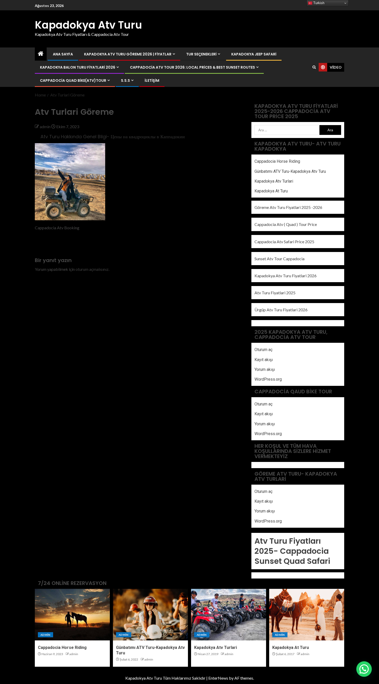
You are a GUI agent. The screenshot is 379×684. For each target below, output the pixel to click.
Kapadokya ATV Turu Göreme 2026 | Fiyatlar (127, 54)
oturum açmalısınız (92, 269)
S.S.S (125, 80)
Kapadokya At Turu (271, 191)
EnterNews (218, 677)
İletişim (152, 80)
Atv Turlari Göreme (52, 245)
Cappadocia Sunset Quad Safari (292, 556)
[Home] (41, 54)
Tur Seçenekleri (201, 54)
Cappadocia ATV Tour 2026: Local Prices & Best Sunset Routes (192, 67)
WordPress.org (268, 379)
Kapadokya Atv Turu (88, 25)
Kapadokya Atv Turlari (273, 181)
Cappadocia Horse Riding (277, 161)
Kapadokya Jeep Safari (253, 54)
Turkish (318, 3)
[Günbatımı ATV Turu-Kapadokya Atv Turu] (150, 614)
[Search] (314, 67)
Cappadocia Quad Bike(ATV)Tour (73, 80)
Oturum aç (263, 349)
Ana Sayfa (63, 54)
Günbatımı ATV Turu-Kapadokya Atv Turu (290, 171)
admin (45, 126)
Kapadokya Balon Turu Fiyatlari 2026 (77, 67)
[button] (364, 669)
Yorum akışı (264, 369)
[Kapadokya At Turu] (306, 614)
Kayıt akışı (263, 359)
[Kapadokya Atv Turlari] (228, 614)
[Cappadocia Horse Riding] (72, 614)
